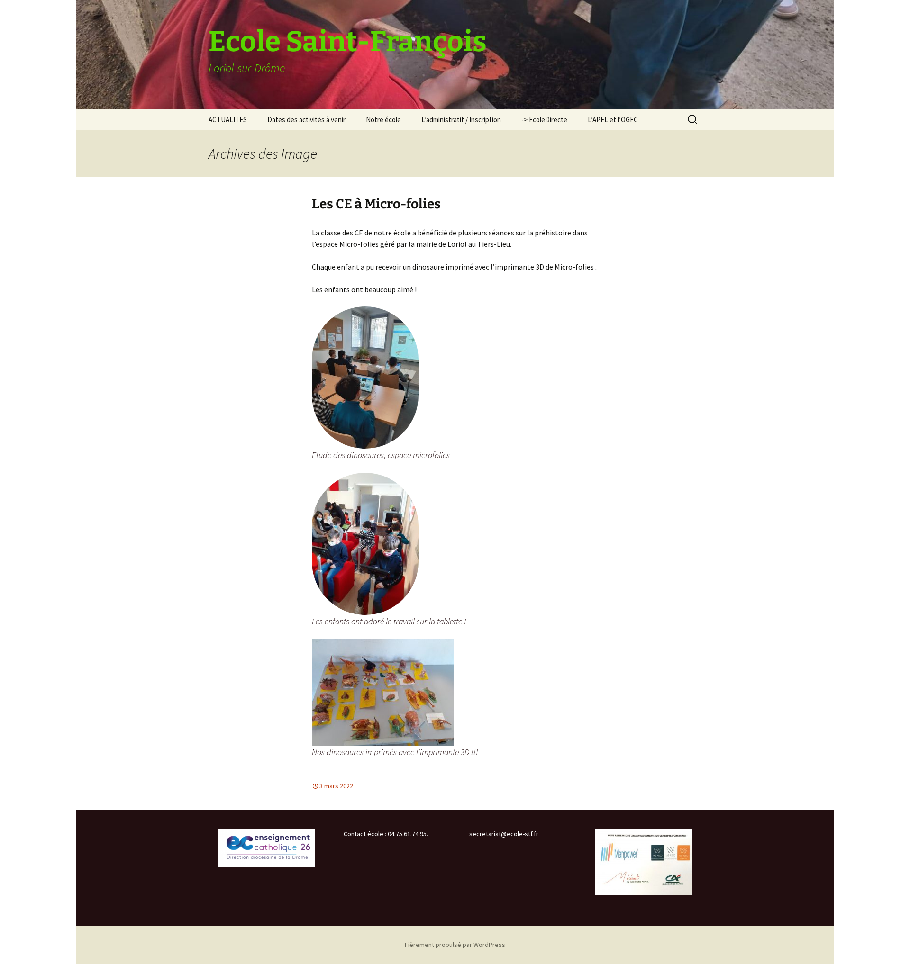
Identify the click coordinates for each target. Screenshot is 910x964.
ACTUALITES (228, 119)
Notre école (383, 119)
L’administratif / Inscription (461, 119)
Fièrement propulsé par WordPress (455, 944)
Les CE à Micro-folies (376, 204)
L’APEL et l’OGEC (613, 119)
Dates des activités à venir (306, 119)
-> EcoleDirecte (544, 119)
